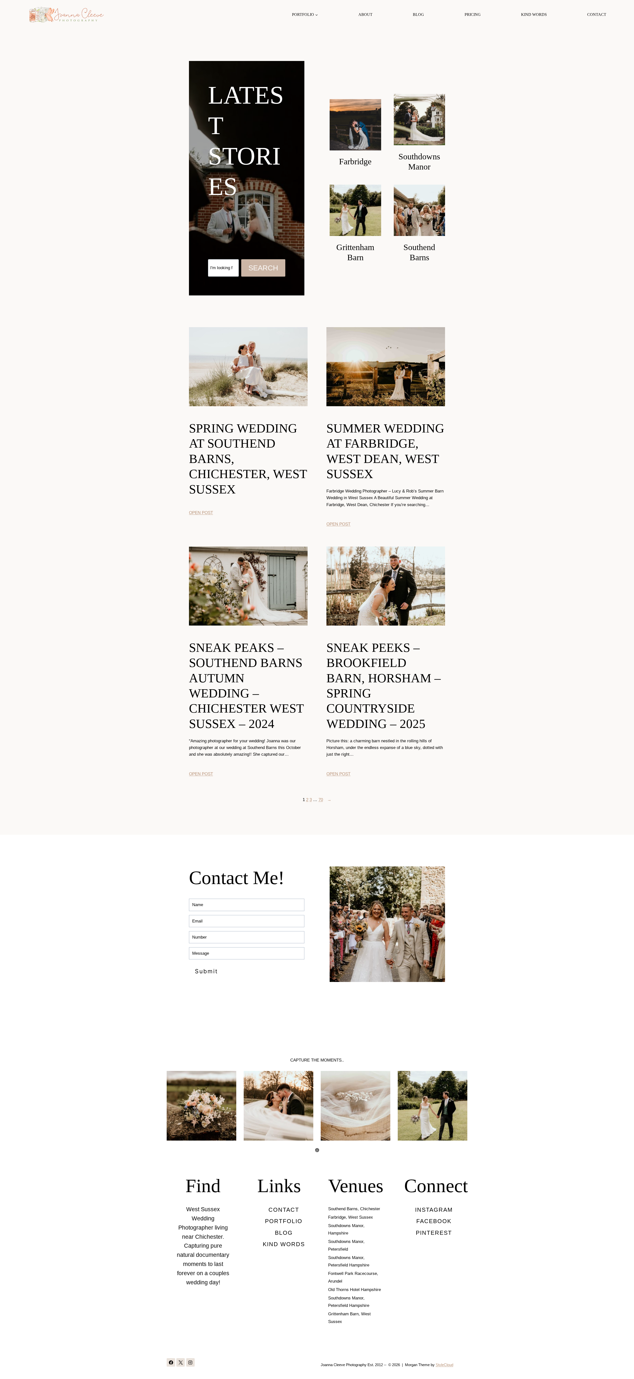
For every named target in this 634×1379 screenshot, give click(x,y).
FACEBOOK (433, 1221)
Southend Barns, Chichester (354, 1209)
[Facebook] (171, 1362)
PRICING (473, 14)
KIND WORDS (534, 14)
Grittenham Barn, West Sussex (349, 1318)
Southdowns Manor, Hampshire (346, 1229)
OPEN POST (201, 512)
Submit (206, 971)
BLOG (418, 14)
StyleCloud (444, 1365)
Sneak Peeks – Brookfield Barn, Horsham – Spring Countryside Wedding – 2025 (383, 685)
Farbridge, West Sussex (350, 1217)
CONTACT (596, 14)
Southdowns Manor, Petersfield (346, 1245)
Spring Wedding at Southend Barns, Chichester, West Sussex (248, 458)
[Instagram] (190, 1362)
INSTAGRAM (434, 1210)
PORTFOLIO (283, 1221)
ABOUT (365, 14)
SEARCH (263, 268)
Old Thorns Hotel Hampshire (354, 1289)
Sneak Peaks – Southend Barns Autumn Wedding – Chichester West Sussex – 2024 (246, 685)
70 (320, 799)
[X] (180, 1362)
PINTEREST (434, 1233)
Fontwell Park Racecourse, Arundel (353, 1277)
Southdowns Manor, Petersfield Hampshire (348, 1261)
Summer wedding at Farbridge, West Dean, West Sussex (385, 451)
